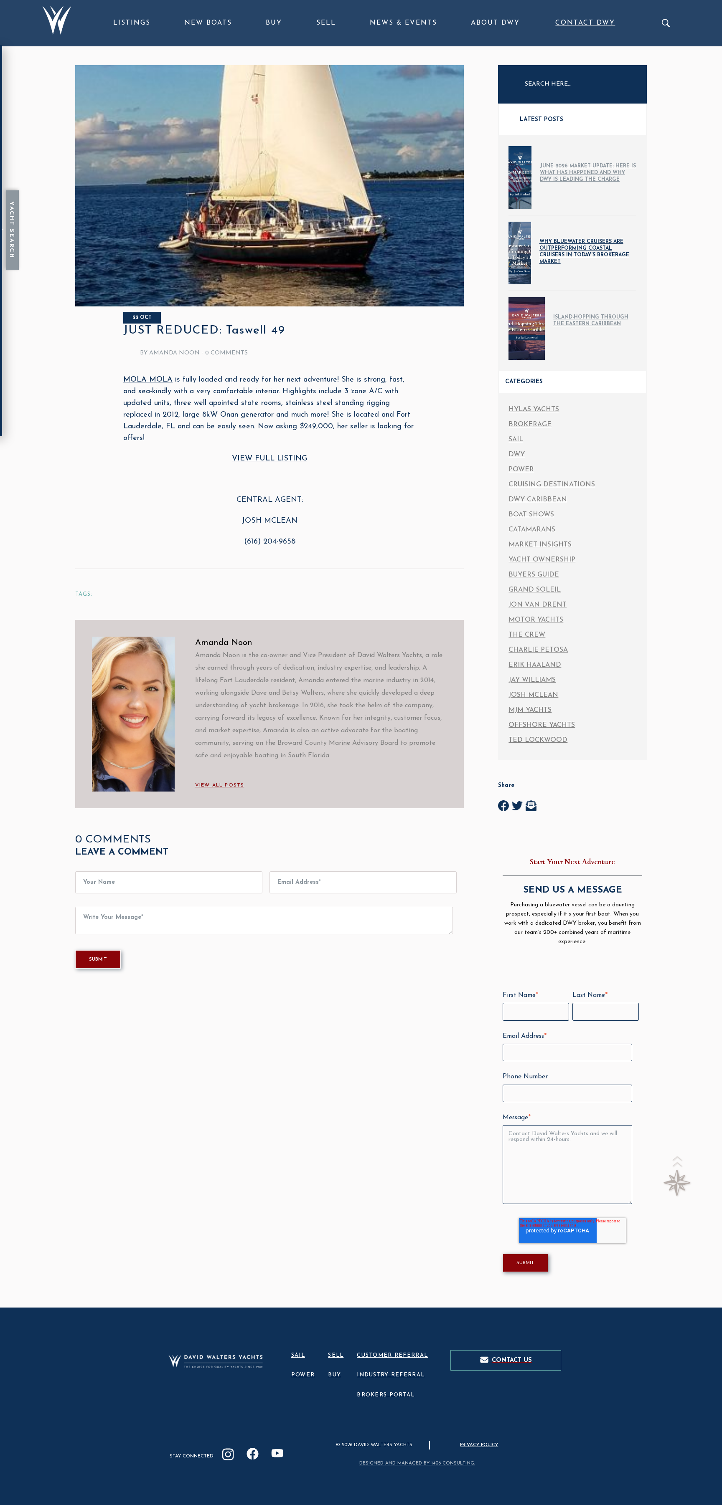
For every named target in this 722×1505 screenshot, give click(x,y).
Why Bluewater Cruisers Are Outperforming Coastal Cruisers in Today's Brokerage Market (584, 251)
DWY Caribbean (537, 499)
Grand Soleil (534, 590)
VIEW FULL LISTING (269, 459)
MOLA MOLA (148, 380)
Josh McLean (533, 695)
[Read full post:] (269, 305)
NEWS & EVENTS (403, 23)
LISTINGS (131, 23)
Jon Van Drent (537, 605)
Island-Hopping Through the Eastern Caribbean (590, 320)
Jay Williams (532, 680)
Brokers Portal (385, 1395)
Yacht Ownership (541, 559)
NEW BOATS (208, 23)
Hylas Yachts (533, 409)
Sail (515, 439)
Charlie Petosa (538, 650)
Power (521, 469)
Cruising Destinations (551, 484)
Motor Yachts (535, 620)
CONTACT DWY (585, 23)
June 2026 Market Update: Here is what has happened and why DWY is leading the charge (588, 173)
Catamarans (531, 529)
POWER (303, 1375)
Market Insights (540, 544)
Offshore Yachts (541, 725)
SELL (326, 23)
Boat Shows (531, 514)
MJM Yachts (530, 710)
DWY (516, 454)
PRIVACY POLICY (479, 1445)
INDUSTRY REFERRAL (391, 1375)
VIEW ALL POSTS (219, 785)
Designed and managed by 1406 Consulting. (417, 1463)
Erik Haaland (534, 665)
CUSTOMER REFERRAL (392, 1355)
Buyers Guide (533, 575)
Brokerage (530, 424)
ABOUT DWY (495, 23)
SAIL (298, 1355)
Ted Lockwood (537, 740)
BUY (274, 23)
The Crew (526, 635)
